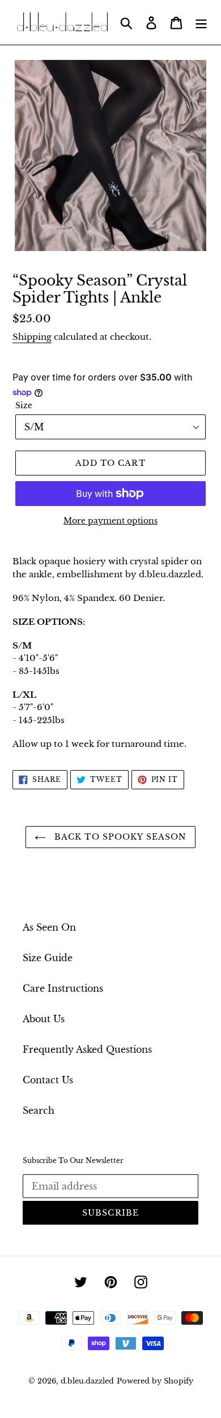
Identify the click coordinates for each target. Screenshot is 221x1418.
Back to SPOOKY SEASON (119, 837)
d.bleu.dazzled (87, 1381)
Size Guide (48, 957)
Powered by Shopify (155, 1381)
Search (38, 1110)
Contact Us (48, 1080)
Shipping (32, 336)
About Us (44, 1018)
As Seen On (49, 927)
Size (23, 405)
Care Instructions (63, 988)
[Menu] (201, 22)
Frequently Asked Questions (87, 1049)
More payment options (110, 521)
